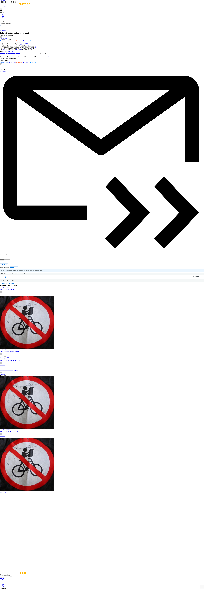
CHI (3, 584)
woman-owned (18, 49)
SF (2, 585)
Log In (1, 7)
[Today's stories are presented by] (11, 29)
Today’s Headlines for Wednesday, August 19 (10, 360)
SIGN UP (1, 577)
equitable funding (29, 42)
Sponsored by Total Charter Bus (5, 429)
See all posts (2, 491)
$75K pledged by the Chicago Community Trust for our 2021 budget (68, 54)
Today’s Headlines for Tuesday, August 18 (9, 370)
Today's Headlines (3, 30)
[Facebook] (0, 579)
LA (2, 17)
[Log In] (5, 7)
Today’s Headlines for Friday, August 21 (9, 289)
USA (3, 14)
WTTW (26, 43)
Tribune (32, 48)
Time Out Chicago (5, 49)
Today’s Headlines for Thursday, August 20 (9, 351)
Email (11, 258)
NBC (21, 44)
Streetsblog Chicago (3, 349)
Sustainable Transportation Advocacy (6, 358)
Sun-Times (30, 45)
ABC (35, 46)
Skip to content (2, 0)
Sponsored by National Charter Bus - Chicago (7, 287)
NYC (3, 15)
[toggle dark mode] (1, 10)
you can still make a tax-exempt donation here (43, 56)
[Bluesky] (3, 579)
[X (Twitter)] (2, 579)
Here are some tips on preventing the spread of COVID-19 (10, 53)
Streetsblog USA (11, 51)
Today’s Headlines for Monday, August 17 (9, 431)
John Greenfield (4, 38)
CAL (3, 586)
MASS (3, 16)
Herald (34, 42)
